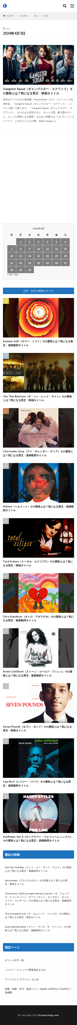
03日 (45, 15)
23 (29, 262)
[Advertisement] (38, 177)
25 (47, 262)
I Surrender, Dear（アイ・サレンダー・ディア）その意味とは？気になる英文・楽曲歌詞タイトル (38, 453)
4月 (35, 15)
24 (38, 262)
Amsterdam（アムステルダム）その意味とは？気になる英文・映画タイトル (36, 882)
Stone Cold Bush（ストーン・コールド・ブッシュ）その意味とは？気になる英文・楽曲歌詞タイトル (37, 673)
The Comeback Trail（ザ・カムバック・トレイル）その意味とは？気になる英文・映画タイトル (38, 915)
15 (20, 255)
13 (65, 248)
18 (47, 255)
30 (29, 269)
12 (56, 248)
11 (47, 248)
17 (38, 255)
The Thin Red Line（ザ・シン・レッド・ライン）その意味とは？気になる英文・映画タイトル (37, 398)
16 (29, 255)
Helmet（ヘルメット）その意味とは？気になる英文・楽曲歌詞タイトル (38, 508)
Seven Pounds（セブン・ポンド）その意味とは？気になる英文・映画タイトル (37, 728)
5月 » (16, 274)
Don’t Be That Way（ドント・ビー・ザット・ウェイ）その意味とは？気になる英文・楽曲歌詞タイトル (38, 869)
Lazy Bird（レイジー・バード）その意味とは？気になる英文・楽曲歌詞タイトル (37, 783)
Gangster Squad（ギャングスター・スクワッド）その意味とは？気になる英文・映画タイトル (38, 91)
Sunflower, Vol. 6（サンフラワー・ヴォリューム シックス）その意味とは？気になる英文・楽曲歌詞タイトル (38, 838)
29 (20, 269)
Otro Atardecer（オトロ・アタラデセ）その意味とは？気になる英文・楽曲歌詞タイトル (38, 618)
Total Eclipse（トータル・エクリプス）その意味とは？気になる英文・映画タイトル (38, 563)
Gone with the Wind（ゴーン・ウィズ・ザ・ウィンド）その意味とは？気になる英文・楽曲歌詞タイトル (38, 928)
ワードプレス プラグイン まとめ (22, 979)
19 (56, 255)
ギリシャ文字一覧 (14, 960)
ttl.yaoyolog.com (48, 1015)
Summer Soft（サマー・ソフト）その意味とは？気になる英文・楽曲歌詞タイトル (38, 343)
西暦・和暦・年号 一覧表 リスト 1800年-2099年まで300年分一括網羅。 (38, 990)
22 (20, 262)
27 (65, 262)
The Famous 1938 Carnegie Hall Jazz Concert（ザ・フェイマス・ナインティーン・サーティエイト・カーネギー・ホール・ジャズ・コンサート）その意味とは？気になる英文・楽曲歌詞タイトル (38, 899)
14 (11, 255)
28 (11, 269)
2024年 (23, 15)
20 (65, 255)
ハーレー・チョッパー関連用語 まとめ (25, 969)
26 (56, 262)
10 (38, 248)
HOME (10, 15)
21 (11, 262)
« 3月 (9, 274)
